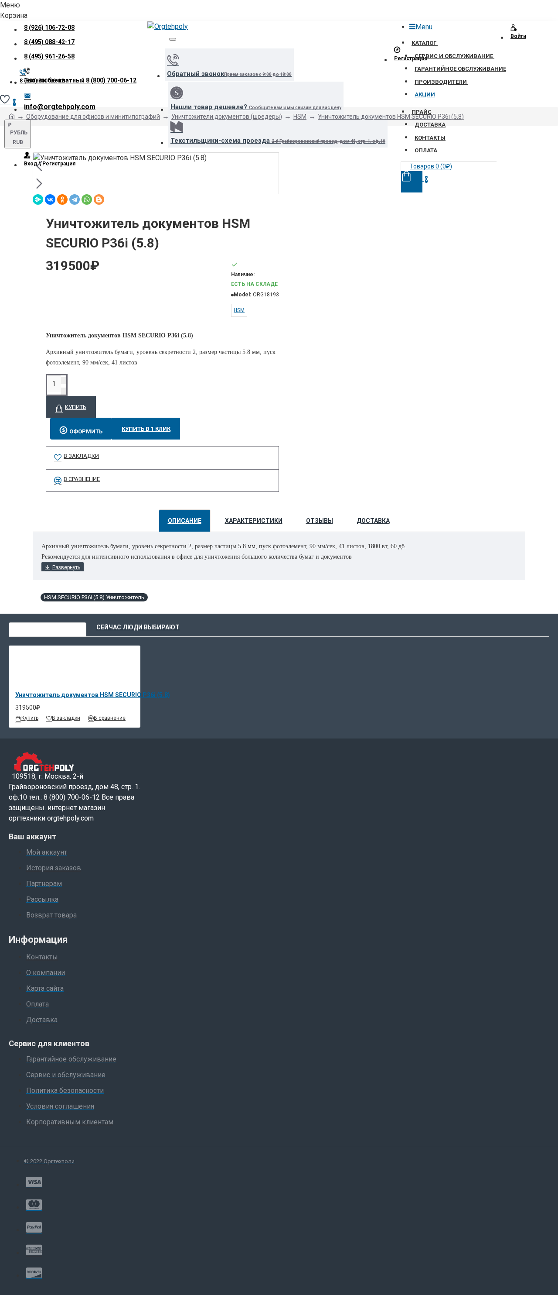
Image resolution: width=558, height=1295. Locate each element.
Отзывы (319, 520)
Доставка (373, 520)
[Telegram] (74, 199)
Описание (184, 520)
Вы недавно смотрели (47, 627)
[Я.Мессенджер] (38, 199)
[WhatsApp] (87, 199)
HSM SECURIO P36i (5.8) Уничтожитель (94, 597)
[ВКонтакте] (50, 199)
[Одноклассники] (62, 199)
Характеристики (253, 520)
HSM (299, 116)
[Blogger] (99, 199)
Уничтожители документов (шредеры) (226, 116)
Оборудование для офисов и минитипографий (93, 116)
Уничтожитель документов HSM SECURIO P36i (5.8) (391, 116)
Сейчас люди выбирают (138, 627)
